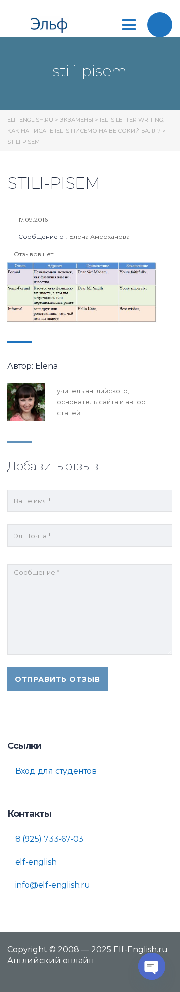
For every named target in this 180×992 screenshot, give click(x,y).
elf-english (35, 862)
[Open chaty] (152, 966)
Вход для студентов (55, 771)
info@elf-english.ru (52, 885)
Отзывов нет (33, 254)
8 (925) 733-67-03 (49, 839)
